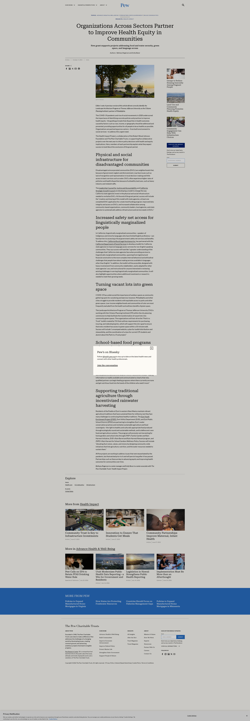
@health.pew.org (109, 356)
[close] (151, 348)
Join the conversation (107, 365)
